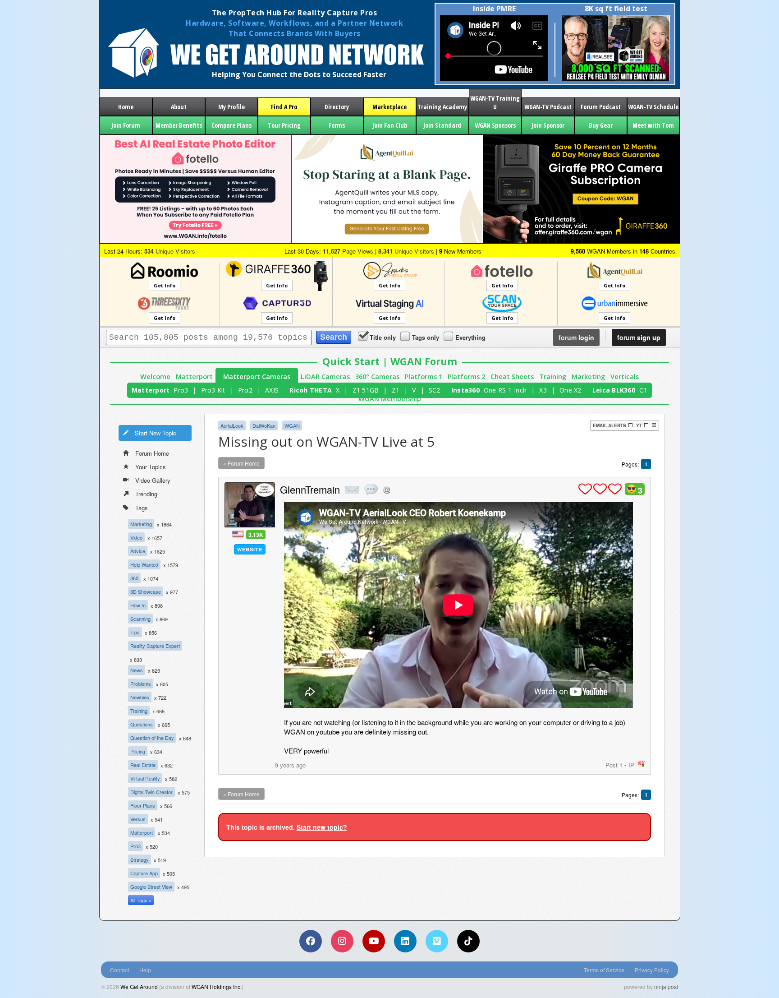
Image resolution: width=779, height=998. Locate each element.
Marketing (588, 376)
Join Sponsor (548, 125)
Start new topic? (322, 827)
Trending (146, 494)
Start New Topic (155, 433)
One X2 (570, 390)
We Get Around (139, 986)
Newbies (139, 697)
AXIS (272, 390)
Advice (137, 550)
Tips (135, 632)
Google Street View (151, 886)
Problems (140, 683)
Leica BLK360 (613, 390)
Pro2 (245, 390)
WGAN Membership (389, 398)
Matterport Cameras (256, 376)
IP (631, 765)
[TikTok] (468, 941)
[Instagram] (342, 941)
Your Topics (150, 466)
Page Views (348, 251)
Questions (141, 724)
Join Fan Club (389, 125)
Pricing (137, 751)
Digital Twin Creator (151, 791)
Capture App (144, 873)
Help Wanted (144, 564)
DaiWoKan (263, 425)
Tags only (425, 337)
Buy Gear (601, 125)
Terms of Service (604, 970)
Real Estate (143, 764)
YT (639, 425)
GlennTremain (310, 489)
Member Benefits (179, 125)
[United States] (237, 534)
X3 (543, 390)
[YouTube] (373, 941)
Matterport (194, 376)
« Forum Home (241, 463)
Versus (138, 818)
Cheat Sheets (512, 376)
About (179, 106)
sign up (638, 337)
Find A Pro (284, 106)
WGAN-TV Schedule (653, 106)
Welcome (155, 376)
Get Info (164, 285)
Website (249, 549)
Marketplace (389, 106)
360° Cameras (377, 376)
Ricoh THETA (310, 390)
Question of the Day (152, 737)
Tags (141, 508)
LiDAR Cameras (325, 376)
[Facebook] (310, 941)
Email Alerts (609, 425)
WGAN (292, 425)
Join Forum (125, 125)
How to (138, 605)
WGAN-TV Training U (495, 102)
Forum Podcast (601, 106)
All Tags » (140, 900)
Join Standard (442, 125)
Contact (119, 970)
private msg (352, 490)
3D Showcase (145, 591)
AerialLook (231, 425)
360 (134, 578)
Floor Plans (142, 805)
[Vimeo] (437, 941)
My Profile (231, 106)
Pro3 (181, 390)
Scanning (140, 618)
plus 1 (585, 489)
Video (136, 537)
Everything (470, 337)
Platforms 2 (466, 376)
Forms (337, 125)
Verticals (624, 376)
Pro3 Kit (213, 390)
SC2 (434, 390)
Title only (383, 337)
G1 (643, 390)
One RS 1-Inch (505, 390)
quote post (371, 489)
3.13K (255, 535)
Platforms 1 (423, 376)
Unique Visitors (169, 251)
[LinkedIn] (405, 941)
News (136, 670)
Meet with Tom (653, 125)
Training (552, 376)
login (576, 337)
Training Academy (442, 106)
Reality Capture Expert (155, 645)
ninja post (666, 986)
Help (145, 970)
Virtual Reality (145, 778)
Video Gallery (152, 480)
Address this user (386, 490)
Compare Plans (231, 125)
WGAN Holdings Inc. (217, 986)
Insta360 (465, 390)
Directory (337, 106)
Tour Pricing (284, 125)
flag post (641, 764)
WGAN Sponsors (495, 125)
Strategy (139, 859)
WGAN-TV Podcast (548, 106)
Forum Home (152, 453)
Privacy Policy (652, 970)
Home (125, 106)
